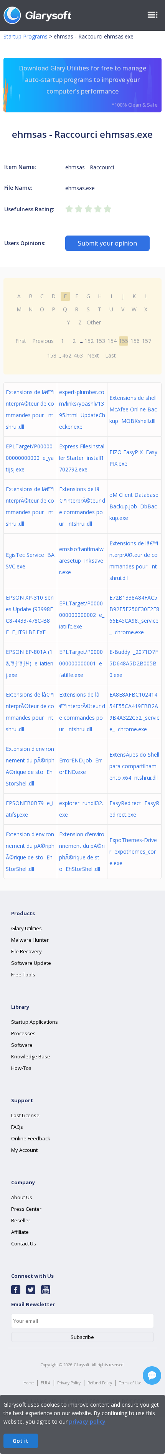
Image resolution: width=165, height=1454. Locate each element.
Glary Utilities (26, 928)
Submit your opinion (107, 243)
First (20, 340)
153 (100, 340)
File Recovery (26, 951)
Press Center (26, 1208)
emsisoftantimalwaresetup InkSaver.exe (81, 560)
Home (28, 1382)
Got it (20, 1440)
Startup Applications (34, 1021)
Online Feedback (30, 1138)
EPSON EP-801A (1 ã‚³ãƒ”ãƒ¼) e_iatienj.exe (29, 663)
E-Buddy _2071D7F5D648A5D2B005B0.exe (133, 663)
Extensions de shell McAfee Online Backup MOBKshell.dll (133, 409)
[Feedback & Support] (152, 1375)
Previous (43, 340)
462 (66, 355)
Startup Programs (25, 36)
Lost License (25, 1115)
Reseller (20, 1220)
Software (22, 1044)
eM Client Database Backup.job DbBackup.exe (133, 506)
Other (94, 322)
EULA (45, 1382)
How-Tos (21, 1068)
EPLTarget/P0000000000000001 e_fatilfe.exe (81, 663)
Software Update (31, 962)
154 (112, 340)
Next (93, 355)
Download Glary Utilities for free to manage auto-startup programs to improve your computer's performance (88, 86)
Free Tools (23, 974)
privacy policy (87, 1421)
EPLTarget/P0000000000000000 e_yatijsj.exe (30, 458)
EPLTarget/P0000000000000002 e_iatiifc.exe (81, 615)
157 (146, 340)
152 (89, 340)
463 (78, 355)
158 (51, 355)
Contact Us (23, 1243)
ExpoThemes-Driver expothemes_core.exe (133, 851)
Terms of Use (130, 1382)
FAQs (17, 1126)
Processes (23, 1033)
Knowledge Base (30, 1056)
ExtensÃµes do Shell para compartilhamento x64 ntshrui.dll (134, 766)
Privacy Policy (69, 1382)
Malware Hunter (30, 939)
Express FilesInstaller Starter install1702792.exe (81, 458)
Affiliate (20, 1231)
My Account (24, 1149)
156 (135, 340)
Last (110, 355)
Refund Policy (99, 1382)
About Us (21, 1197)
